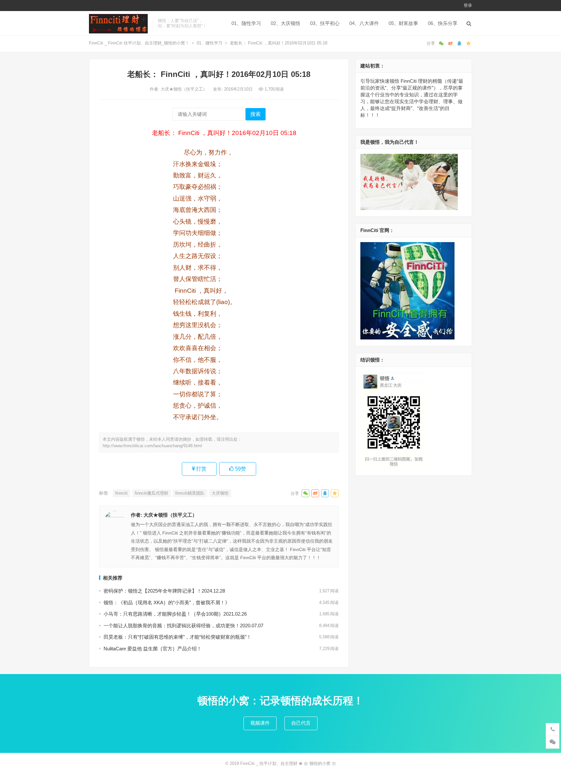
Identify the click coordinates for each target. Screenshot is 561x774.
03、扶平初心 (325, 23)
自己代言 (301, 723)
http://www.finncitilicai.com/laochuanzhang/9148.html (152, 445)
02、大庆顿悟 (285, 23)
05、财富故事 (403, 23)
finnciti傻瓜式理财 (151, 493)
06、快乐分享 (442, 23)
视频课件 (260, 723)
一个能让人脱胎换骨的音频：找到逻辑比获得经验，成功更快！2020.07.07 (183, 625)
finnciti (121, 493)
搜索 (255, 114)
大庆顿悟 (220, 493)
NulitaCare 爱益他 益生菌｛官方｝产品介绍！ (153, 648)
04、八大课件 (364, 23)
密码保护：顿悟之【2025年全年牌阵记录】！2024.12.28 (164, 591)
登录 (468, 5)
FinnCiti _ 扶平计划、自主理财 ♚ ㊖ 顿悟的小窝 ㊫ (288, 763)
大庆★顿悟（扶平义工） (184, 89)
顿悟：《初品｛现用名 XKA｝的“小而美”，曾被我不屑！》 (167, 602)
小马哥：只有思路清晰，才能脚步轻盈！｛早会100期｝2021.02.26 (175, 614)
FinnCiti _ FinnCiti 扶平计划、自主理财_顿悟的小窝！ (139, 43)
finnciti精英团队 (190, 493)
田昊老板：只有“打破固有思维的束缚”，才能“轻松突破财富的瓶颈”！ (177, 637)
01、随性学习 (246, 23)
